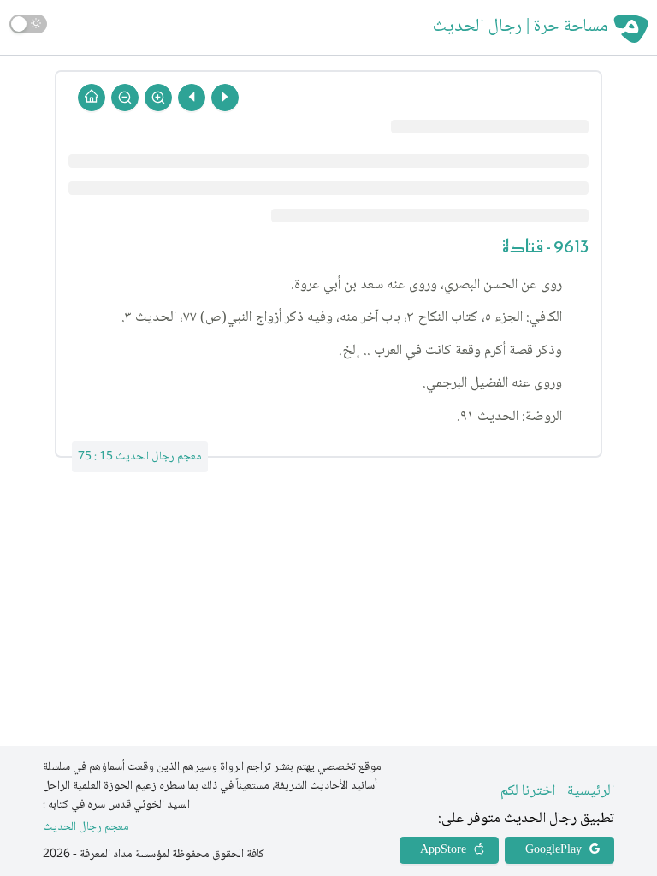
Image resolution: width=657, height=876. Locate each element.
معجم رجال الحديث (86, 828)
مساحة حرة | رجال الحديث (520, 27)
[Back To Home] (91, 97)
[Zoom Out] (125, 97)
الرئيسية (590, 791)
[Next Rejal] (191, 97)
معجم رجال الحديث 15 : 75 (140, 457)
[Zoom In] (158, 97)
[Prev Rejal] (225, 97)
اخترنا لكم (527, 791)
